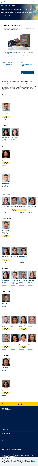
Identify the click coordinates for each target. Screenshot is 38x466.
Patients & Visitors (5, 429)
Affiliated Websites (5, 444)
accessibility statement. (22, 462)
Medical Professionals (6, 433)
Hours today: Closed (9, 64)
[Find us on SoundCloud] (25, 404)
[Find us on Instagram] (19, 404)
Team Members (4, 436)
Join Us (3, 440)
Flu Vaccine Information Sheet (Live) (27, 66)
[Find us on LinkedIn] (22, 404)
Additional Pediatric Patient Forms (26, 73)
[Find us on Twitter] (16, 404)
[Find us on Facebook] (13, 404)
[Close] (36, 461)
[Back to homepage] (4, 2)
